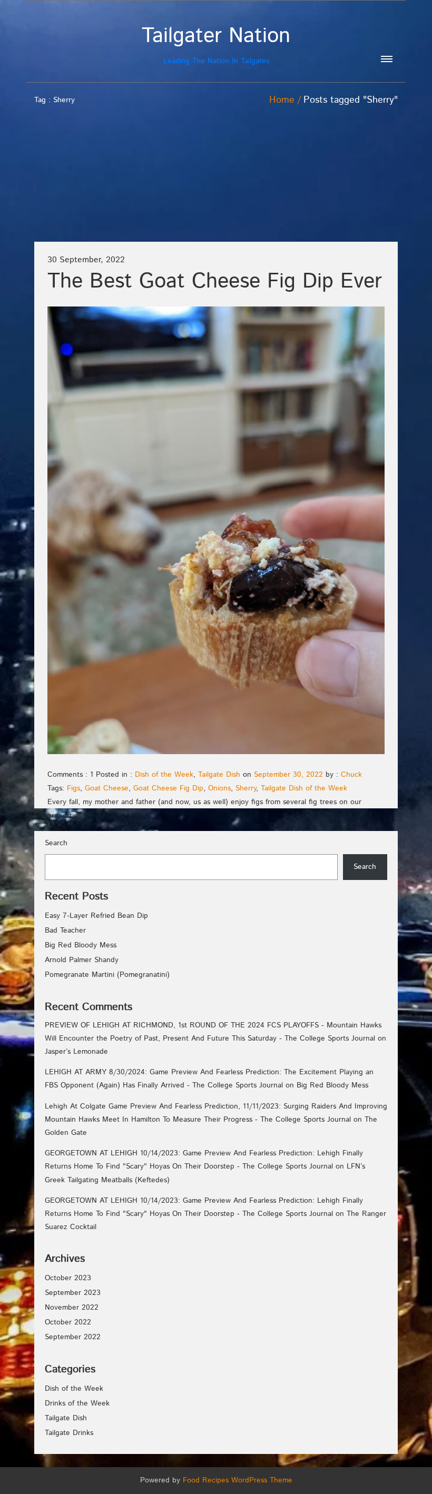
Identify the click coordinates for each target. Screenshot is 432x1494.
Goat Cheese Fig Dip (168, 788)
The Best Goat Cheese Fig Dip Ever (214, 281)
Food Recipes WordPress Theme (237, 1480)
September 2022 (73, 1337)
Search (56, 843)
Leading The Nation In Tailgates (216, 45)
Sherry (245, 788)
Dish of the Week (164, 774)
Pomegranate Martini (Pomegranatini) (107, 974)
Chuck (351, 774)
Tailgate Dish (219, 774)
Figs (73, 788)
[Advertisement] (333, 164)
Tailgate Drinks (69, 1433)
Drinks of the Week (77, 1403)
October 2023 (68, 1278)
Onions (219, 788)
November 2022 (72, 1307)
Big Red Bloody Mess (80, 945)
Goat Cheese (107, 788)
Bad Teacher (65, 930)
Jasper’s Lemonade (76, 1051)
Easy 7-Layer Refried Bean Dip (96, 916)
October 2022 (68, 1322)
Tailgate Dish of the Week (304, 788)
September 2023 (73, 1293)
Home (281, 100)
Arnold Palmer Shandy (82, 960)
